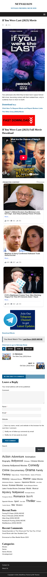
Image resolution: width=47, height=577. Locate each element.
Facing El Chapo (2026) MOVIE (13, 513)
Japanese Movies (28, 482)
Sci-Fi (29, 496)
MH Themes (35, 575)
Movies (4, 547)
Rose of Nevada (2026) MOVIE (13, 516)
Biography (6, 461)
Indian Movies (37, 479)
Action (6, 456)
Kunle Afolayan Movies (31, 485)
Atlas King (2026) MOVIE (10, 518)
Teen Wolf (22, 501)
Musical (35, 488)
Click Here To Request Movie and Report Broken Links (22, 108)
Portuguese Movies (7, 497)
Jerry (9, 25)
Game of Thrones (36, 475)
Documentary (17, 470)
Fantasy (6, 474)
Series (4, 549)
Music (28, 488)
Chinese (27, 461)
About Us (5, 568)
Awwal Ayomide (7, 531)
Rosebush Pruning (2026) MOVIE (13, 520)
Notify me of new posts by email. (16, 435)
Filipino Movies (15, 475)
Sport (16, 501)
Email (4, 413)
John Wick (39, 482)
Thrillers (38, 501)
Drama (10, 349)
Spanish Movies (7, 501)
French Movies (25, 475)
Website (5, 419)
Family (19, 349)
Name (4, 406)
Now (9, 105)
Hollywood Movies (16, 479)
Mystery (6, 492)
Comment (5, 390)
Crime (6, 470)
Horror (27, 478)
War (13, 505)
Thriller (28, 349)
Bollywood (17, 460)
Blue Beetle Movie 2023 (20, 537)
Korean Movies (16, 485)
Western (19, 505)
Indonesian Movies (7, 482)
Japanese (17, 482)
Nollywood (18, 492)
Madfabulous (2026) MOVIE (12, 523)
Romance (19, 496)
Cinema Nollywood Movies (14, 465)
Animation (30, 456)
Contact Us (5, 565)
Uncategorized (7, 554)
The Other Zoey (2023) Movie (13, 112)
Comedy (33, 465)
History (6, 479)
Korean (5, 485)
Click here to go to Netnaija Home (14, 345)
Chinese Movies (37, 461)
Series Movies (7, 552)
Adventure (17, 456)
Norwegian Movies (30, 492)
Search (4, 446)
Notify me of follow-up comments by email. (19, 431)
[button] (44, 14)
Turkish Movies (6, 505)
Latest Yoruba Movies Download (13, 488)
